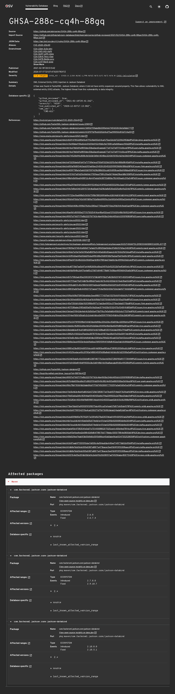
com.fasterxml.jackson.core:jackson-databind (40, 490)
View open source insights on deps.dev (76, 501)
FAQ (65, 6)
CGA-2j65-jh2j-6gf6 (42, 51)
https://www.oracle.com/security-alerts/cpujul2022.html (59, 220)
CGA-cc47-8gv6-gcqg (43, 62)
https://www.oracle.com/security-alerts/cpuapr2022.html (59, 228)
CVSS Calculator (126, 76)
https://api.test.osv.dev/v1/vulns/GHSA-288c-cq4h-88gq (59, 41)
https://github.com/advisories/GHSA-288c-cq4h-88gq (58, 31)
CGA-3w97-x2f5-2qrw (43, 54)
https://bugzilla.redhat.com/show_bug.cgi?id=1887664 (58, 373)
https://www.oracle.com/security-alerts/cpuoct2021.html (59, 136)
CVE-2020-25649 (41, 45)
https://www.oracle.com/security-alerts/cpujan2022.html (59, 224)
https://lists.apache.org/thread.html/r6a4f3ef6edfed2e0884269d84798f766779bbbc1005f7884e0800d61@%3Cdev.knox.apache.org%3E (96, 433)
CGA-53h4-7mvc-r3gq (43, 57)
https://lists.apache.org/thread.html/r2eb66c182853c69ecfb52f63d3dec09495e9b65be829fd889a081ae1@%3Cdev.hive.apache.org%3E (95, 326)
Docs (77, 6)
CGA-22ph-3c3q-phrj (42, 49)
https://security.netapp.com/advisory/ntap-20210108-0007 (60, 240)
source (57, 536)
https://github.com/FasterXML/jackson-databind (55, 369)
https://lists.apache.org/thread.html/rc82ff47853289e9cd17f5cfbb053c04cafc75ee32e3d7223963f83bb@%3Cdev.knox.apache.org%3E (95, 140)
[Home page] (9, 7)
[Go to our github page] (167, 6)
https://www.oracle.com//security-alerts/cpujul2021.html (59, 236)
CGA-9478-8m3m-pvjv (43, 59)
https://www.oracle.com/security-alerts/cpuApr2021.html (59, 232)
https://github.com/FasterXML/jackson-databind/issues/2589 (61, 124)
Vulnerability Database (36, 6)
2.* (56, 525)
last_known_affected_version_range (75, 544)
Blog (55, 6)
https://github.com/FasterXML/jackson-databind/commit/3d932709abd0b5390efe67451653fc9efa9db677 (82, 128)
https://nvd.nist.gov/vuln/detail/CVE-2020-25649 (56, 120)
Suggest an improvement (149, 22)
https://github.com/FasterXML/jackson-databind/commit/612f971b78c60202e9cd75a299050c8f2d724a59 (82, 132)
